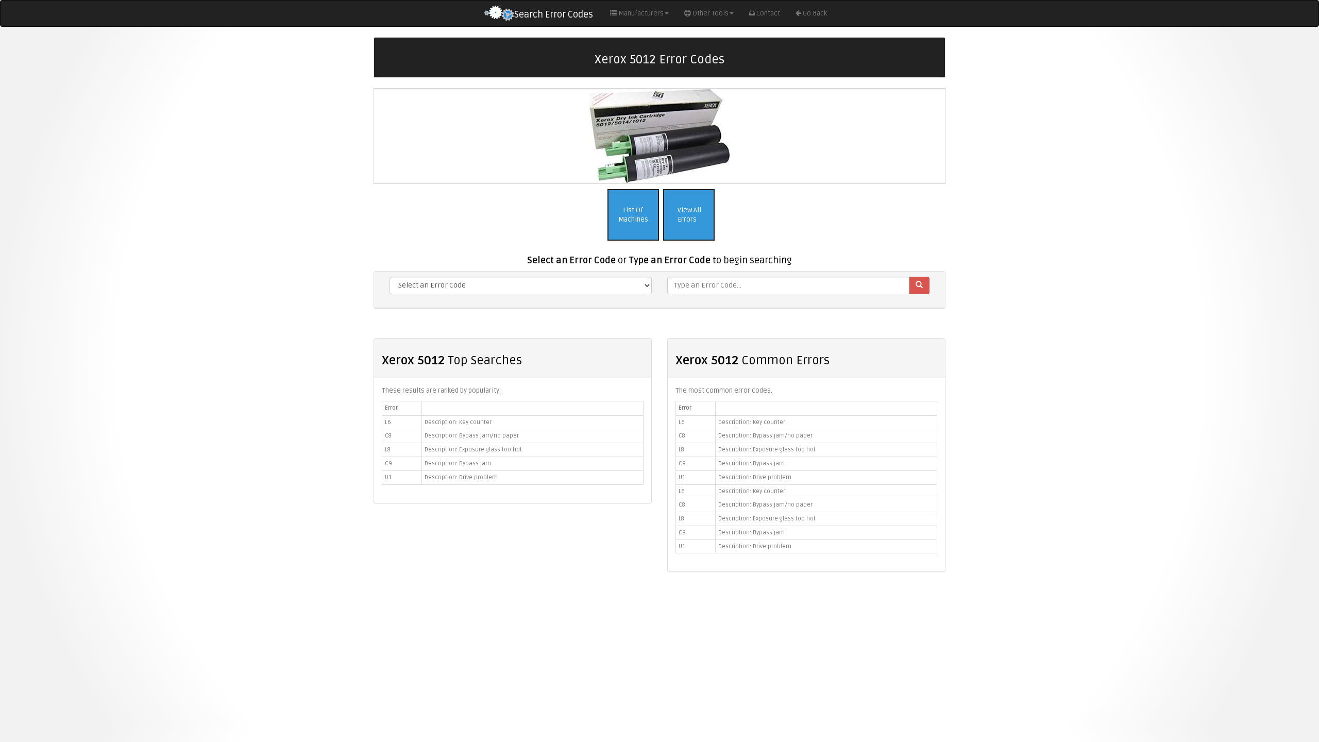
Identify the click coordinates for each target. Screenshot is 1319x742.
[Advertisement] (659, 654)
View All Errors (688, 215)
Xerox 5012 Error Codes (659, 59)
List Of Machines (633, 215)
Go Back (815, 13)
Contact (768, 13)
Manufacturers (641, 13)
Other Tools (710, 13)
